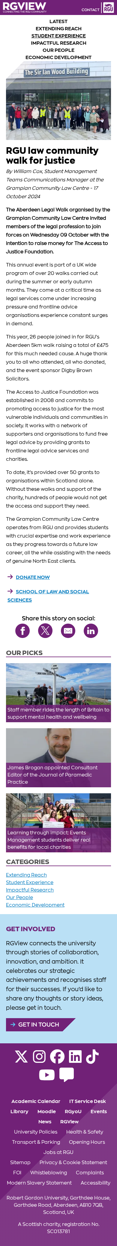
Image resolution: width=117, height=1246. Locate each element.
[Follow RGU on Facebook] (57, 1060)
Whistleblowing (48, 1172)
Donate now (33, 577)
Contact (91, 10)
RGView (69, 1121)
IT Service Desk (87, 1101)
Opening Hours (87, 1142)
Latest (59, 21)
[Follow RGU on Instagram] (39, 1060)
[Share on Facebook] (22, 631)
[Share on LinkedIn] (91, 631)
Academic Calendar (35, 1101)
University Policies (35, 1132)
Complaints (90, 1172)
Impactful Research (58, 43)
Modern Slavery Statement (39, 1183)
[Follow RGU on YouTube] (47, 1078)
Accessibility (95, 1183)
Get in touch (38, 1024)
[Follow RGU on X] (21, 1060)
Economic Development (59, 57)
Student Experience (59, 36)
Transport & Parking (36, 1142)
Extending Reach (59, 28)
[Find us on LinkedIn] (75, 1060)
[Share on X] (45, 630)
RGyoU (73, 1111)
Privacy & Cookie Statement (73, 1162)
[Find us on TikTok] (92, 1060)
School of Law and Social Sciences (48, 596)
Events (99, 1111)
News (44, 1121)
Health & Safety (84, 1132)
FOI (17, 1172)
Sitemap (20, 1162)
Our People (58, 50)
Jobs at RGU (59, 1152)
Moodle (47, 1111)
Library (19, 1111)
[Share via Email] (68, 631)
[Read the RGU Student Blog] (66, 1078)
